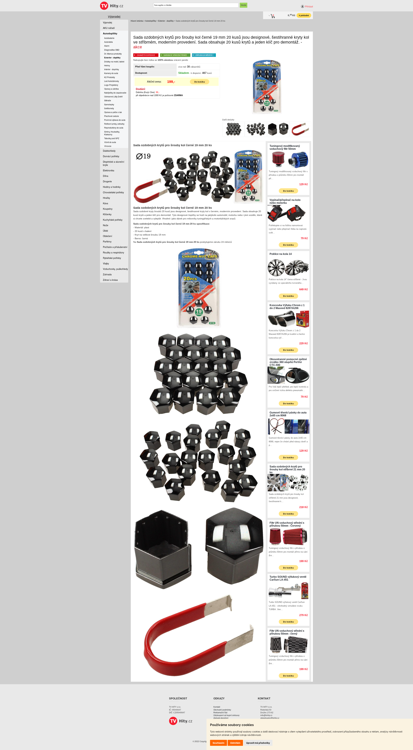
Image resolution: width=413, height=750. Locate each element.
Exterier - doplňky (166, 21)
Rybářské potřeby (112, 258)
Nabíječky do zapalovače (115, 92)
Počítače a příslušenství (115, 247)
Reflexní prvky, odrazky (114, 123)
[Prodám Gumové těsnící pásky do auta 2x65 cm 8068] (288, 425)
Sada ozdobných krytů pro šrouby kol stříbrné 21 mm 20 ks (287, 469)
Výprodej (114, 16)
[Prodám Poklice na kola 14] (288, 267)
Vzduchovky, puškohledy (115, 268)
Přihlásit (309, 6)
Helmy (107, 65)
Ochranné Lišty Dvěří (113, 96)
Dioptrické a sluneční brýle (113, 163)
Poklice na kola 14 (281, 254)
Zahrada (107, 274)
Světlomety (109, 108)
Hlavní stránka (137, 21)
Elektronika (108, 170)
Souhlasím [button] (218, 742)
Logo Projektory (111, 84)
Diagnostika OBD (111, 49)
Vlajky (106, 263)
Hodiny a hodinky (112, 186)
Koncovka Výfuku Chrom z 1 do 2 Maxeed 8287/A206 (287, 306)
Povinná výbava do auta (114, 119)
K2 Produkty (109, 77)
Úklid (105, 230)
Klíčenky (107, 214)
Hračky (106, 197)
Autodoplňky (150, 21)
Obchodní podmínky (222, 710)
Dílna (105, 175)
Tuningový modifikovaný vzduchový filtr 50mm (285, 147)
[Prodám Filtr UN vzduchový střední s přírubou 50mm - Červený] (288, 536)
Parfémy (107, 241)
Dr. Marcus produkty (113, 53)
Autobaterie (109, 38)
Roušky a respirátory (113, 252)
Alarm (106, 45)
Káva (105, 203)
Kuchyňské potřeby (112, 219)
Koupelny (107, 208)
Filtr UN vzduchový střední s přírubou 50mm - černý (287, 632)
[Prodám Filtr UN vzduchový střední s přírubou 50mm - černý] (288, 644)
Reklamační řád (220, 712)
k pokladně (304, 15)
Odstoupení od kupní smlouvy (226, 715)
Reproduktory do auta (113, 127)
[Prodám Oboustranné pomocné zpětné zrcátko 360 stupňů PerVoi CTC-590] (288, 374)
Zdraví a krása (110, 279)
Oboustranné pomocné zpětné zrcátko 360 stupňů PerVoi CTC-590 (288, 362)
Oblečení (107, 236)
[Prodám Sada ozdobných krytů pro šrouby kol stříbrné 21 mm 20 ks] (288, 482)
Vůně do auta (110, 142)
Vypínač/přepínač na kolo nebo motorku (285, 201)
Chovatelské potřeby (113, 192)
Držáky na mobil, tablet (114, 61)
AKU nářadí (109, 27)
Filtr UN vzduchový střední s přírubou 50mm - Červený (287, 524)
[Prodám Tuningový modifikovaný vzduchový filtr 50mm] (288, 159)
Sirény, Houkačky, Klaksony (112, 133)
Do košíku (199, 81)
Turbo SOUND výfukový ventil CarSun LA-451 (288, 578)
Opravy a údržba (111, 88)
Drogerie (107, 181)
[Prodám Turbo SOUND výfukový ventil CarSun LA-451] (288, 590)
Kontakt (216, 707)
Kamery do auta (111, 73)
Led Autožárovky (111, 81)
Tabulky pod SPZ (111, 138)
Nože (105, 225)
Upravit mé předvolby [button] (258, 742)
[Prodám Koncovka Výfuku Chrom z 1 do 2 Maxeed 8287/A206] (288, 318)
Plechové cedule (111, 116)
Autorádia (108, 41)
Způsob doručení (220, 718)
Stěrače (107, 100)
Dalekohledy (109, 150)
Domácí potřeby (111, 156)
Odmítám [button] (235, 742)
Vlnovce (107, 146)
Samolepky (109, 104)
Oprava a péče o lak (113, 112)
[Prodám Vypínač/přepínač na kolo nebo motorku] (288, 213)
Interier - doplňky (111, 69)
